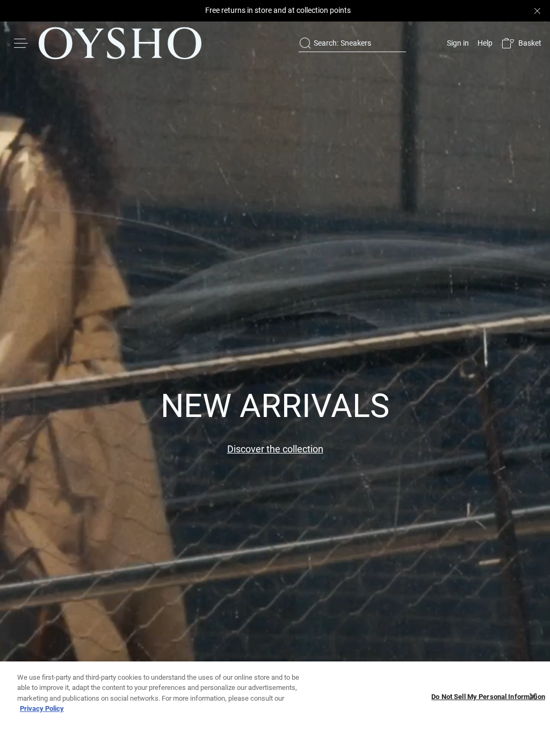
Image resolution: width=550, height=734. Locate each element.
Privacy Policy (42, 708)
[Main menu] (21, 43)
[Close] (533, 696)
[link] (457, 43)
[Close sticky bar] (537, 10)
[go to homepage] (120, 42)
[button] (521, 43)
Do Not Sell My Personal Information (488, 697)
